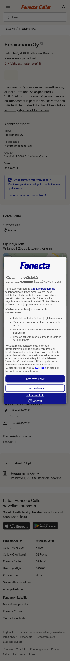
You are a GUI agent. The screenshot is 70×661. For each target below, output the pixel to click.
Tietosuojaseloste (35, 395)
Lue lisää (40, 367)
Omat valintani (35, 388)
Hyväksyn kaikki (35, 379)
